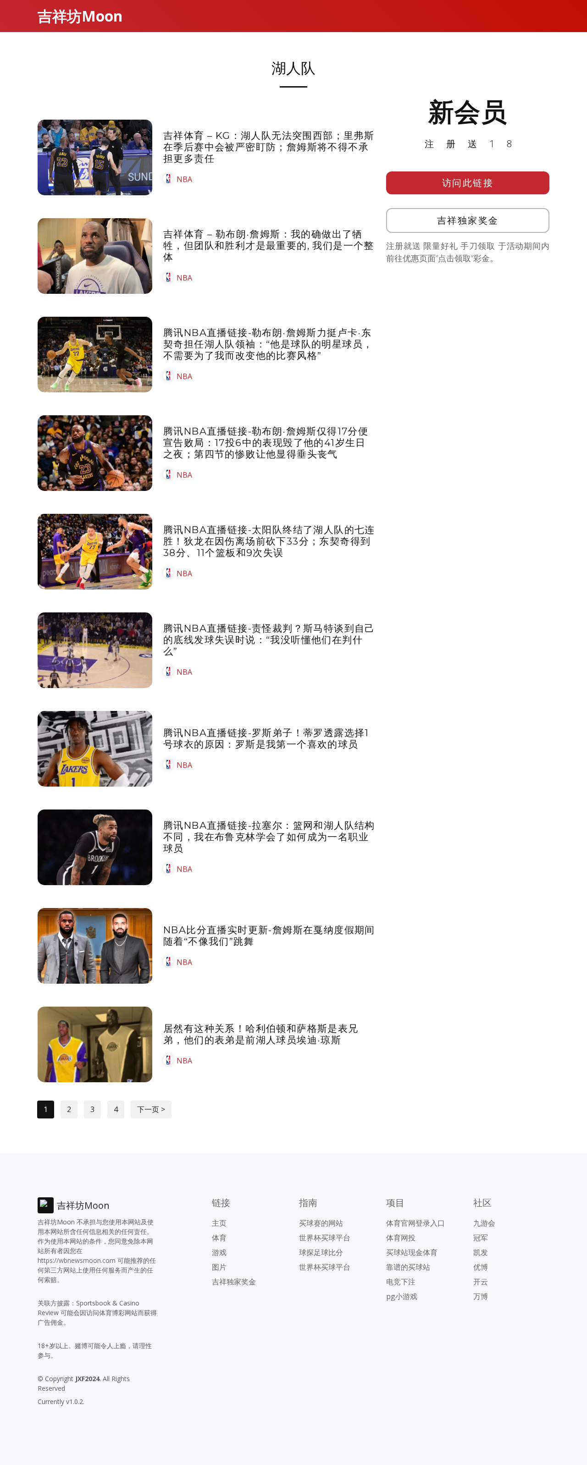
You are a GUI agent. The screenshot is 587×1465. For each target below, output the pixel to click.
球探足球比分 (321, 1252)
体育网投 (400, 1238)
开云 (480, 1282)
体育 (219, 1238)
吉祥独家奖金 (468, 220)
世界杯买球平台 (324, 1238)
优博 (480, 1267)
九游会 (484, 1223)
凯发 (480, 1252)
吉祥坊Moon (80, 16)
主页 (219, 1223)
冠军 (480, 1238)
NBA (184, 179)
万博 (480, 1296)
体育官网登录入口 (415, 1223)
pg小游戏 (401, 1296)
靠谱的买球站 (408, 1267)
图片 (219, 1267)
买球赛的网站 (321, 1223)
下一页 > (151, 1109)
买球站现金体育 (411, 1252)
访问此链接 (468, 182)
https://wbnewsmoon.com (77, 1260)
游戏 (219, 1252)
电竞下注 (400, 1282)
